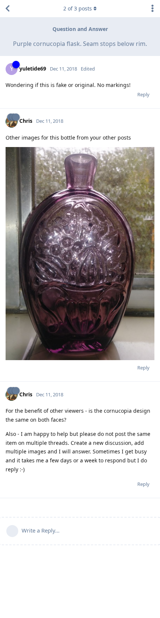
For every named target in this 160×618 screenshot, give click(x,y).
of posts (77, 8)
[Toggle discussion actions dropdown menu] (152, 8)
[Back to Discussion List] (7, 8)
